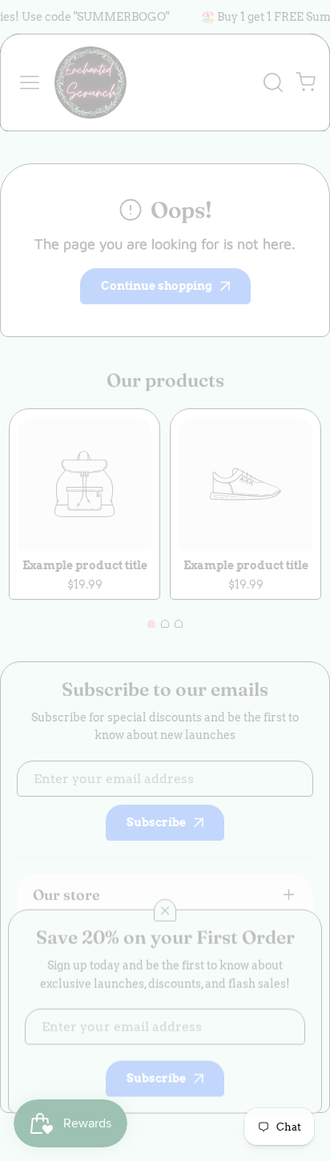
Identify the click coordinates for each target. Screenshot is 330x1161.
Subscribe (156, 1069)
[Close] (165, 901)
